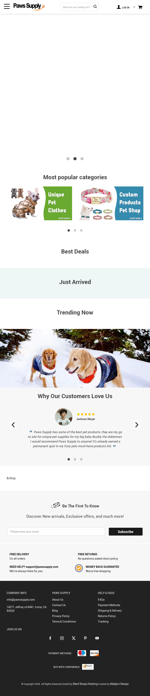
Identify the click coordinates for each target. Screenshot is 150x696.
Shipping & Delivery (110, 610)
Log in (125, 7)
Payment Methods (109, 605)
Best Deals (75, 251)
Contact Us (59, 605)
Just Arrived (75, 282)
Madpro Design (119, 684)
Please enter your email (24, 531)
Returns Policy (107, 616)
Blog (55, 610)
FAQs (101, 599)
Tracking (103, 621)
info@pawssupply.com (21, 599)
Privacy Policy (61, 616)
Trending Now (75, 312)
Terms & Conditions (64, 621)
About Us (57, 599)
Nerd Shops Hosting (85, 684)
